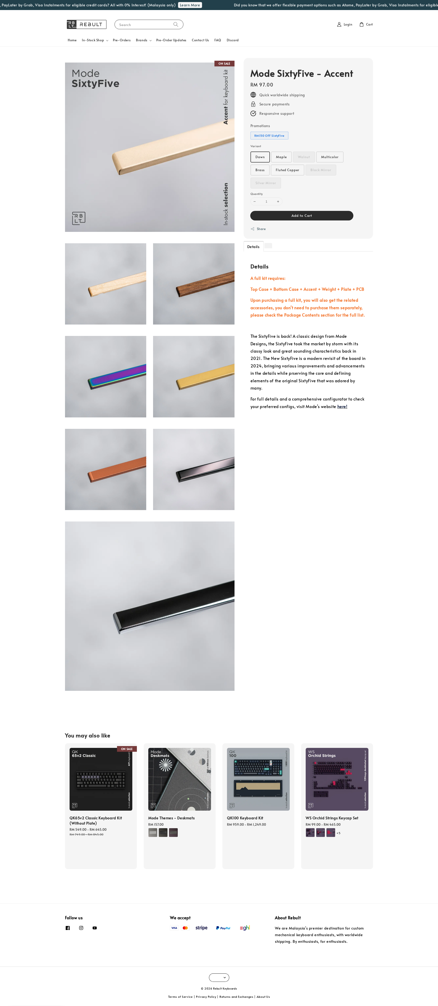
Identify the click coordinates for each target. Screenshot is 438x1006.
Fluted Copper (287, 170)
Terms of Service (180, 997)
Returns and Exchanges (236, 997)
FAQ (217, 40)
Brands (141, 40)
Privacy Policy (206, 997)
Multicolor (330, 157)
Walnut (304, 157)
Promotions (260, 125)
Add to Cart (302, 215)
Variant (255, 146)
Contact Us (200, 40)
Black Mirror (320, 170)
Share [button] (261, 229)
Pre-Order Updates (171, 40)
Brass (260, 170)
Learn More (172, 4)
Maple (281, 157)
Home (72, 40)
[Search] (176, 24)
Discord (233, 40)
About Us (263, 997)
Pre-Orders (121, 40)
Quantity (256, 194)
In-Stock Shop (93, 40)
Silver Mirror (266, 183)
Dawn (260, 157)
